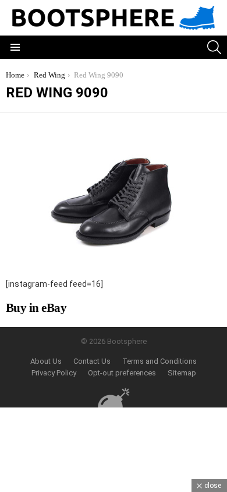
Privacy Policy (53, 372)
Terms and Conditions (159, 361)
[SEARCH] (214, 47)
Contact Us (92, 361)
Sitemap (182, 372)
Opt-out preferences (122, 372)
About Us (46, 361)
